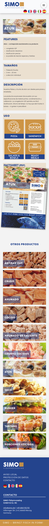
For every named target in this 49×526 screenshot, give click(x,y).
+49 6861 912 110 (23, 508)
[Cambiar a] (30, 12)
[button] (44, 5)
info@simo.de (9, 508)
